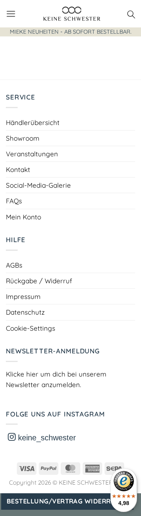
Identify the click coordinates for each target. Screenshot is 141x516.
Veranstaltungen (32, 154)
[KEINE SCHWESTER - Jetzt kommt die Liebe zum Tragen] (71, 13)
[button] (11, 14)
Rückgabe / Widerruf (39, 281)
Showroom (23, 138)
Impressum (23, 296)
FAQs (14, 201)
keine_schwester (46, 437)
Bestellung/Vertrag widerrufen (67, 501)
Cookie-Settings (30, 328)
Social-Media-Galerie (38, 185)
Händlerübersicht (33, 122)
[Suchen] (131, 13)
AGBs (14, 265)
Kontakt (18, 169)
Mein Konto (23, 217)
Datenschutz (25, 312)
